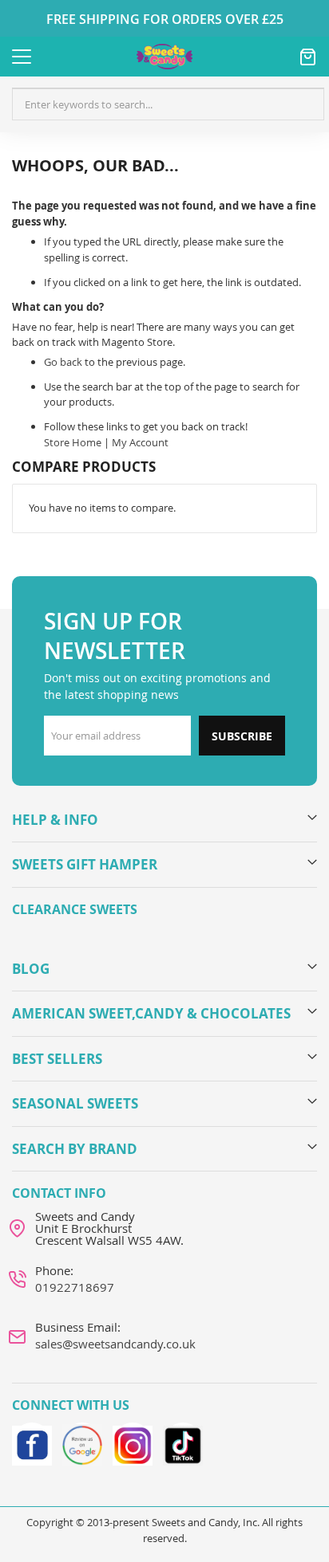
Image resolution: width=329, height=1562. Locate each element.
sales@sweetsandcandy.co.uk (115, 1344)
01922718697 (74, 1287)
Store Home (72, 442)
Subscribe (242, 736)
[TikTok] (183, 1442)
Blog (31, 969)
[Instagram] (133, 1442)
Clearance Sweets (74, 909)
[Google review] (82, 1442)
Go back (63, 362)
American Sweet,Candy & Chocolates (151, 1013)
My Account (140, 442)
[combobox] (168, 104)
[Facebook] (32, 1442)
